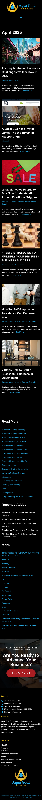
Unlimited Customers (9, 754)
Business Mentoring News (11, 80)
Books (3, 757)
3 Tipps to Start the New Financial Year (16, 519)
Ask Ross (5, 571)
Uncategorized (7, 493)
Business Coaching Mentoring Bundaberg (17, 575)
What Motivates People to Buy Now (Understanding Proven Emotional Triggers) (20, 193)
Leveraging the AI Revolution (12, 481)
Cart (3, 579)
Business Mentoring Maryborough (15, 453)
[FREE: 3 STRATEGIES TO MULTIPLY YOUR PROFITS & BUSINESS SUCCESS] (21, 235)
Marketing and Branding (11, 485)
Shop (4, 607)
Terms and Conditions (10, 611)
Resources (6, 603)
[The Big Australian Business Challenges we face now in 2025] (21, 51)
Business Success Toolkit (11, 759)
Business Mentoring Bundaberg (14, 441)
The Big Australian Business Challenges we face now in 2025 (21, 72)
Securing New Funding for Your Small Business (20, 530)
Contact (5, 587)
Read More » (27, 91)
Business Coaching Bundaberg (13, 430)
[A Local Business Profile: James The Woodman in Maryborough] (21, 112)
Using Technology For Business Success (17, 497)
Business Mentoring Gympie (12, 445)
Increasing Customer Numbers (13, 202)
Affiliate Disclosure (9, 568)
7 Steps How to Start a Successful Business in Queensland (17, 373)
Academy (5, 564)
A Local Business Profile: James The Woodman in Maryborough (18, 132)
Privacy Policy (7, 599)
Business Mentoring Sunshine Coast (16, 461)
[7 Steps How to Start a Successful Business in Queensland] (21, 353)
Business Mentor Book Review (13, 265)
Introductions (6, 141)
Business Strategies (29, 321)
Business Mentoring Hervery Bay (14, 449)
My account (6, 595)
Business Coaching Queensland (14, 434)
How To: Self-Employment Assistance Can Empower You (19, 313)
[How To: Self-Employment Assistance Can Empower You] (21, 294)
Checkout (5, 583)
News (4, 489)
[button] (21, 17)
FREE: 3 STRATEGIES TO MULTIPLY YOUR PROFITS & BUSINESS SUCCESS (21, 256)
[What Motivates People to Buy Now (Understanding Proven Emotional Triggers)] (21, 172)
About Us (5, 560)
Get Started (6, 591)
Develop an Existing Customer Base (15, 469)
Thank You (6, 615)
